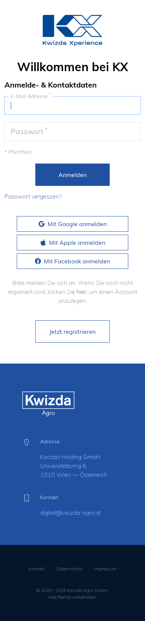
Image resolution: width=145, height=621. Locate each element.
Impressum (105, 568)
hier (81, 291)
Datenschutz (69, 568)
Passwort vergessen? (33, 196)
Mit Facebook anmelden (77, 261)
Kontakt (36, 568)
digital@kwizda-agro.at (70, 512)
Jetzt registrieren (72, 331)
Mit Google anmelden (77, 224)
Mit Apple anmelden (77, 242)
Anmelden (72, 174)
